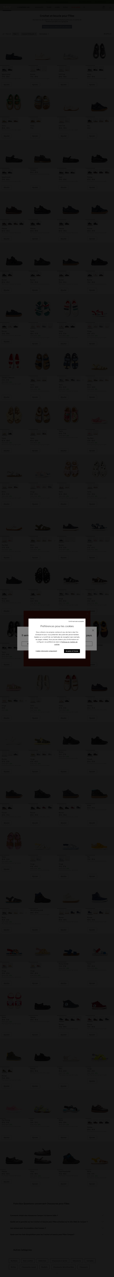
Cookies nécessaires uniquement (46, 651)
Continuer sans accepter (76, 621)
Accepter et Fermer (72, 651)
